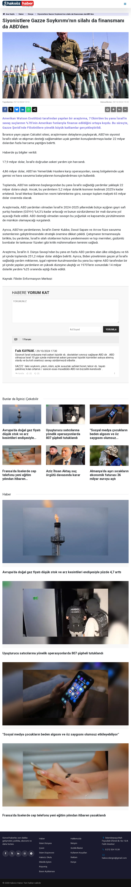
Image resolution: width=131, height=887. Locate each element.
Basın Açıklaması (47, 871)
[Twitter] (10, 109)
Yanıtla (21, 373)
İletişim (74, 843)
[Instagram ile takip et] (25, 853)
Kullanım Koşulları (79, 852)
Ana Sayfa (9, 14)
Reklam (74, 857)
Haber (21, 14)
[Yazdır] (107, 109)
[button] (113, 109)
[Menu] (125, 3)
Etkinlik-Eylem (45, 862)
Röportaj (43, 866)
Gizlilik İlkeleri (77, 848)
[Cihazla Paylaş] (34, 109)
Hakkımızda (76, 838)
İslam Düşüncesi (46, 852)
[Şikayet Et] (114, 373)
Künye (73, 862)
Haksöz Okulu (45, 857)
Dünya (30, 14)
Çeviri (41, 848)
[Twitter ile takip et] (12, 853)
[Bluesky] (16, 109)
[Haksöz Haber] (18, 3)
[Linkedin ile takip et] (18, 853)
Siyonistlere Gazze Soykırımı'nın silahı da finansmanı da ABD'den (65, 14)
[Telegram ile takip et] (31, 853)
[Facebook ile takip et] (5, 853)
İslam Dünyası (45, 843)
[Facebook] (5, 109)
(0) (30, 373)
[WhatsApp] (28, 109)
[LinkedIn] (22, 109)
